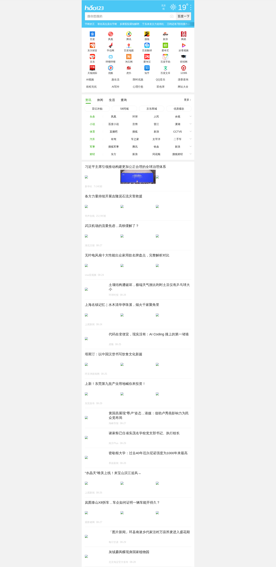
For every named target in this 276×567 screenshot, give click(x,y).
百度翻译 (147, 50)
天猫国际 (92, 73)
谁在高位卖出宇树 (107, 24)
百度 (92, 39)
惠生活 (115, 79)
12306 (183, 73)
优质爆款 (179, 108)
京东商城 (151, 108)
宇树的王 (90, 24)
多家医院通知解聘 (129, 24)
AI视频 (90, 79)
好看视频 (184, 50)
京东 (92, 61)
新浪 (165, 39)
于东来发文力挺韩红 (153, 24)
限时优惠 (138, 79)
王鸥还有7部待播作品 (178, 24)
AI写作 (115, 86)
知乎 (147, 73)
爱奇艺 (165, 50)
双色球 (160, 86)
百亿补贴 (97, 108)
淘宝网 (129, 61)
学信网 (110, 50)
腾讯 (128, 39)
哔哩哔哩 (110, 61)
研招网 (183, 61)
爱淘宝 (147, 61)
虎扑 (128, 73)
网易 (183, 39)
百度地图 (129, 50)
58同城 (124, 108)
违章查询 (183, 79)
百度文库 (165, 73)
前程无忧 (91, 86)
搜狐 (147, 39)
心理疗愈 (138, 86)
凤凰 (110, 39)
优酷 (110, 73)
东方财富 (92, 50)
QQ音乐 (160, 79)
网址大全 (183, 86)
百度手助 (165, 61)
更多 (186, 99)
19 (182, 7)
